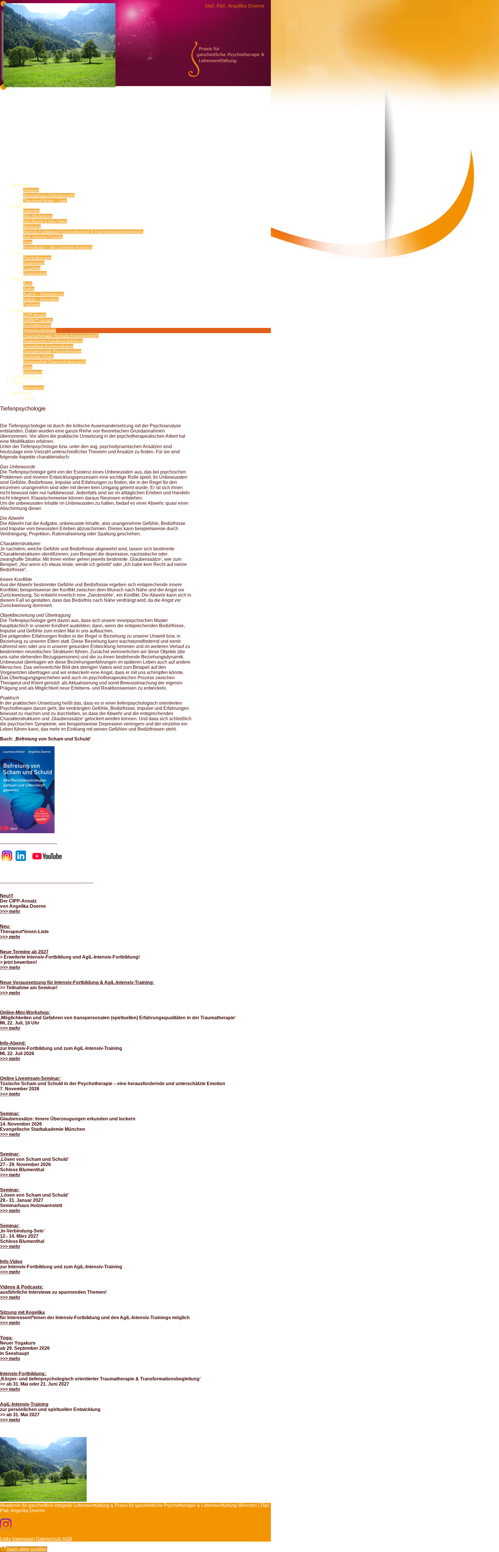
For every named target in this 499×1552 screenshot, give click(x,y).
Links (5, 1538)
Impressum (23, 1538)
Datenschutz (49, 1538)
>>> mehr (10, 911)
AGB (67, 1538)
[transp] (43, 135)
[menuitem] (141, 192)
